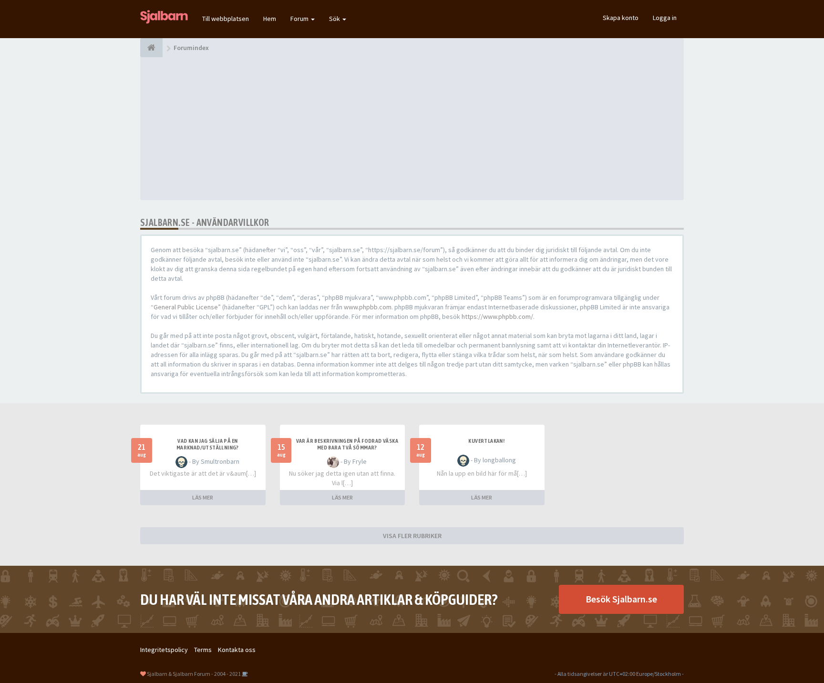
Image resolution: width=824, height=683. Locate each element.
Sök (335, 18)
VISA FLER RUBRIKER (412, 535)
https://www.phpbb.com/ (497, 316)
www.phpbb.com (367, 307)
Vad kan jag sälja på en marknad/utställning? (207, 444)
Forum (300, 18)
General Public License (186, 307)
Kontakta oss (237, 649)
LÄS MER (202, 497)
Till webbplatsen (225, 18)
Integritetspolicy (164, 649)
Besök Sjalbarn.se (621, 599)
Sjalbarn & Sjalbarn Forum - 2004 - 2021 (194, 673)
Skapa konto (621, 17)
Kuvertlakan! (486, 441)
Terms (203, 649)
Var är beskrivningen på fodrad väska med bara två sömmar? (347, 444)
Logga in (665, 17)
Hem (269, 18)
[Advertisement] (412, 128)
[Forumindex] (151, 47)
